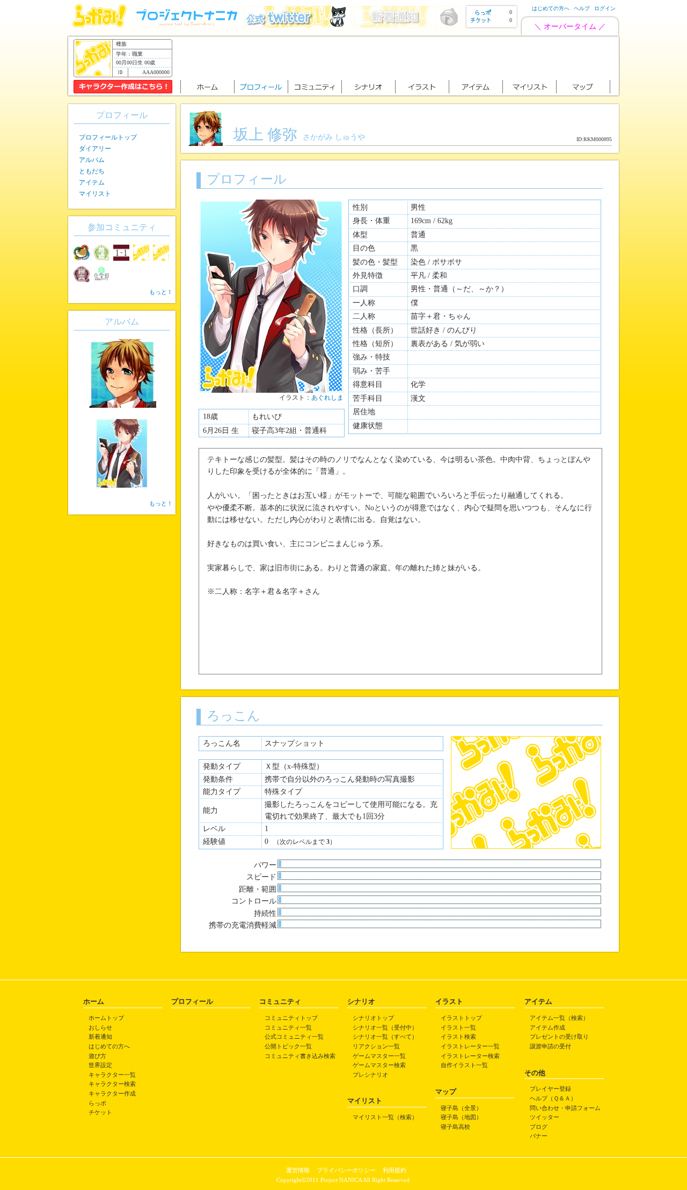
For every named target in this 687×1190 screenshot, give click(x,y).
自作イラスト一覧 (464, 1065)
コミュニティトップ (291, 1018)
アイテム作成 (547, 1027)
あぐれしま (327, 397)
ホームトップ (106, 1018)
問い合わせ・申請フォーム (565, 1108)
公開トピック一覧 (288, 1046)
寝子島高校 (455, 1126)
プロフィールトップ (108, 137)
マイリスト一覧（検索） (385, 1117)
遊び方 (97, 1056)
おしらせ (100, 1027)
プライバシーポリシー (346, 1170)
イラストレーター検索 (470, 1056)
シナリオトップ (373, 1018)
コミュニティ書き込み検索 (300, 1056)
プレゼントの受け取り (559, 1036)
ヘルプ (582, 8)
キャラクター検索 (112, 1084)
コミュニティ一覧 (288, 1027)
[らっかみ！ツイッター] (298, 25)
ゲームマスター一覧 (379, 1056)
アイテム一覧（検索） (559, 1018)
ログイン (605, 8)
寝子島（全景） (461, 1108)
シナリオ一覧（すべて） (385, 1036)
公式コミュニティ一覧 (294, 1036)
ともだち (92, 171)
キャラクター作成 (112, 1093)
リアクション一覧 (376, 1046)
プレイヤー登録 (550, 1088)
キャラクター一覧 (112, 1074)
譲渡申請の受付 (550, 1046)
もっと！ (161, 292)
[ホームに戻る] (99, 25)
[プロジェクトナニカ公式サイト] (188, 25)
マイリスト (95, 193)
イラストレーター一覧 (470, 1046)
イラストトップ (461, 1018)
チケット (100, 1112)
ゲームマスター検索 (379, 1065)
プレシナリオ (370, 1074)
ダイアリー (95, 148)
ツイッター (544, 1117)
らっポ (97, 1103)
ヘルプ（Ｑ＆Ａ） (553, 1098)
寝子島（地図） (461, 1117)
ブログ (538, 1126)
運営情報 (298, 1170)
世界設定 (100, 1065)
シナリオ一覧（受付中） (385, 1027)
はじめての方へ (550, 8)
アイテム (92, 182)
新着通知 (100, 1036)
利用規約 (394, 1170)
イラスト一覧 (458, 1027)
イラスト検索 (458, 1036)
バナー (538, 1136)
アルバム (92, 160)
